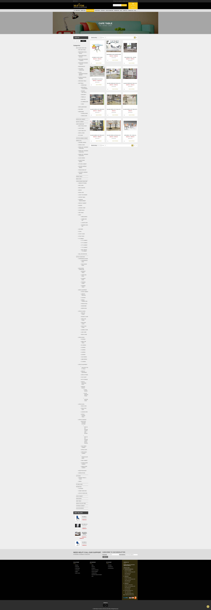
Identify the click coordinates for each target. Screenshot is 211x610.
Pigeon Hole (84, 303)
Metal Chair (81, 132)
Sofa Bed (81, 229)
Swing (80, 481)
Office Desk (81, 337)
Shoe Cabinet (79, 496)
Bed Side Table (82, 49)
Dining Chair (82, 144)
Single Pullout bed (81, 503)
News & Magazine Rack (83, 383)
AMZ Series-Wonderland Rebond (84, 533)
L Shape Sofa (84, 222)
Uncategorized (80, 508)
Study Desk (81, 236)
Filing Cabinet (84, 291)
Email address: (122, 554)
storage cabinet (80, 505)
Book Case (81, 192)
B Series (83, 339)
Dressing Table (82, 80)
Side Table (81, 212)
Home (100, 25)
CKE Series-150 (84, 524)
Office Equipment (83, 364)
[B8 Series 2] (78, 543)
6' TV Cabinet (84, 245)
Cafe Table (81, 128)
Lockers (83, 297)
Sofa (80, 214)
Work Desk (84, 308)
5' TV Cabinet (84, 242)
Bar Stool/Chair (83, 125)
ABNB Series (84, 216)
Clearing (81, 488)
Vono (82, 104)
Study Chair (82, 233)
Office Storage (82, 419)
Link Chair (83, 332)
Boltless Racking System (83, 422)
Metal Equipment (83, 289)
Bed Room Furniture (81, 47)
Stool (80, 231)
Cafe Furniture (105, 25)
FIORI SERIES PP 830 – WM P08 (130, 57)
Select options (98, 63)
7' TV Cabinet (84, 247)
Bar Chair (81, 185)
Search (124, 5)
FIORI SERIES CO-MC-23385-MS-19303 (114, 54)
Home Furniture (83, 490)
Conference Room (83, 258)
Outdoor (78, 475)
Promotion (78, 486)
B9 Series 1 (84, 516)
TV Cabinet (81, 238)
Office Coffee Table (83, 415)
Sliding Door (84, 113)
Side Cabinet (84, 460)
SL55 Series (84, 356)
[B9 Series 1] (78, 518)
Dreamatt (83, 94)
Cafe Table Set (82, 130)
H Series (83, 349)
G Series (83, 347)
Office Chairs (82, 311)
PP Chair (81, 135)
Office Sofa (81, 404)
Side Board (79, 498)
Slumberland (84, 101)
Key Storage (84, 379)
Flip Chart (83, 377)
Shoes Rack (81, 210)
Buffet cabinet (80, 121)
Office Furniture (80, 256)
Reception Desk (82, 470)
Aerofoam (83, 85)
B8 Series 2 (84, 542)
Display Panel (84, 374)
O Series (83, 352)
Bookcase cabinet (80, 119)
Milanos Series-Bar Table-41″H (113, 83)
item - (133, 5)
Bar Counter (82, 187)
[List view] (136, 37)
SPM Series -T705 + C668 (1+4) (130, 135)
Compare (91, 63)
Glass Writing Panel (86, 394)
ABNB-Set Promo (83, 183)
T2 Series (83, 361)
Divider (80, 205)
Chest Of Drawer (83, 194)
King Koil (83, 99)
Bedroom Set (82, 66)
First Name (104, 554)
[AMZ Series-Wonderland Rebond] (78, 534)
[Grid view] (135, 37)
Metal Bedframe (83, 106)
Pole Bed (81, 109)
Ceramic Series (82, 142)
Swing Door (84, 115)
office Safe (84, 449)
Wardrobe (81, 111)
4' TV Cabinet (84, 240)
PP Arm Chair (79, 484)
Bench (80, 190)
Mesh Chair (84, 334)
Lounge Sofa (84, 411)
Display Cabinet (82, 203)
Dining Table (79, 176)
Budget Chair (84, 316)
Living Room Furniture (81, 181)
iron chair (78, 178)
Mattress (81, 83)
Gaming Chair (84, 329)
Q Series (83, 354)
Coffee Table (82, 197)
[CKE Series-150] (78, 525)
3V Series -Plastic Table (97, 57)
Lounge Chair (82, 207)
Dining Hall (79, 140)
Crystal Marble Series (82, 138)
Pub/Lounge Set (82, 169)
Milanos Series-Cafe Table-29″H (97, 109)
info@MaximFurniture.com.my (129, 594)
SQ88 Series (84, 359)
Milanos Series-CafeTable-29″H (114, 135)
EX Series (83, 345)
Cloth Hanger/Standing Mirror (83, 73)
